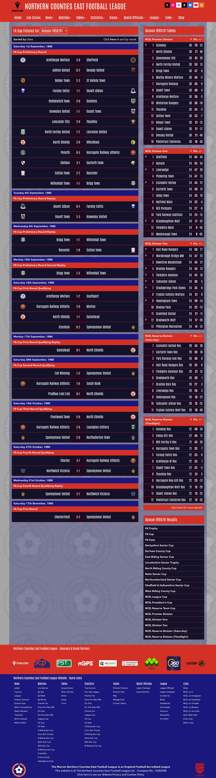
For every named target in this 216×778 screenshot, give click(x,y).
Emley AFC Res (164, 435)
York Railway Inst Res (169, 358)
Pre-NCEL (164, 718)
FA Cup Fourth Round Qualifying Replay (38, 486)
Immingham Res (165, 397)
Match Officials (133, 17)
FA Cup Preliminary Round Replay (35, 198)
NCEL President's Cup (158, 602)
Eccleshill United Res (168, 345)
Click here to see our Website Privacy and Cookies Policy (110, 774)
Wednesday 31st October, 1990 (33, 480)
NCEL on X (188, 691)
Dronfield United (166, 313)
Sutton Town (62, 173)
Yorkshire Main (165, 227)
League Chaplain (167, 691)
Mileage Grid (118, 699)
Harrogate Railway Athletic (103, 152)
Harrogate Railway (167, 83)
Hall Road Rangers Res (169, 365)
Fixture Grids (44, 757)
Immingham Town (166, 300)
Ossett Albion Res (166, 493)
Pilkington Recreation (169, 326)
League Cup (43, 718)
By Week (41, 695)
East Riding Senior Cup (159, 557)
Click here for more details (186, 507)
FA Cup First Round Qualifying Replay (37, 342)
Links (168, 17)
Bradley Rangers (166, 268)
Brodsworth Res (165, 377)
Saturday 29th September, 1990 (34, 359)
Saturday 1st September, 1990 (33, 46)
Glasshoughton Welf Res (170, 487)
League (154, 17)
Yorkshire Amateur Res (169, 371)
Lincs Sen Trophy (45, 734)
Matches (64, 17)
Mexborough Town (166, 234)
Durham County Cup (158, 551)
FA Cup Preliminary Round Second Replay (40, 265)
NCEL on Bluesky (190, 707)
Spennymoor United (99, 327)
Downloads (165, 707)
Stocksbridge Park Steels (170, 287)
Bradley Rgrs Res (166, 384)
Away (63, 699)
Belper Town (62, 80)
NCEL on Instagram (192, 695)
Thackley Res (163, 474)
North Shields (61, 142)
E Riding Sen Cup (45, 730)
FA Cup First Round (26, 509)
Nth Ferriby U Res (166, 442)
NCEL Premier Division (159, 39)
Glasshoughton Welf (168, 221)
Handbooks (165, 703)
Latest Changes (143, 688)
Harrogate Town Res (167, 448)
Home (17, 17)
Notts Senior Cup (156, 574)
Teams (113, 17)
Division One (20, 703)
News (49, 17)
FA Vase (150, 540)
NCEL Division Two (156, 243)
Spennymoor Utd (165, 58)
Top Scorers (90, 688)
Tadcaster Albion (166, 281)
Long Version (67, 688)
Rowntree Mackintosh (169, 262)
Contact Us (165, 695)
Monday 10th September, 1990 (33, 259)
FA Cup (149, 534)
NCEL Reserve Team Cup (160, 608)
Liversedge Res (164, 390)
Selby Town (162, 195)
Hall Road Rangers (167, 249)
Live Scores (33, 17)
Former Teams (119, 703)
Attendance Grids (45, 761)
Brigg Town (93, 183)
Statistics (97, 17)
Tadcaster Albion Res (168, 403)
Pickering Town (165, 176)
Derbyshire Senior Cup (159, 545)
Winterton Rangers (167, 103)
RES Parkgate (164, 208)
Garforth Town (95, 162)
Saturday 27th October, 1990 (32, 447)
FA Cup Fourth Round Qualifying (34, 452)
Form (63, 703)
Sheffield (92, 59)
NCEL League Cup (156, 597)
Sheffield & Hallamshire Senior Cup (167, 585)
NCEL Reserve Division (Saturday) (159, 338)
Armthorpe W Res (166, 461)
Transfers (18, 714)
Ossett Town (94, 111)
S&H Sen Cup (44, 745)
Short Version (67, 691)
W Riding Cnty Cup (46, 749)
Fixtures (18, 691)
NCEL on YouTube (191, 711)
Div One (41, 711)
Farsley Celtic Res (166, 454)
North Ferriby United (57, 131)
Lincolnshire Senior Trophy (162, 562)
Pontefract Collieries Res (170, 499)
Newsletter (165, 714)
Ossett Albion (95, 90)
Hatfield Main (164, 202)
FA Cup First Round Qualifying (32, 288)
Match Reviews (21, 711)
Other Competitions (23, 707)
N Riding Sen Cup (45, 738)
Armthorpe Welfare (58, 59)
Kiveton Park (163, 307)
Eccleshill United (166, 182)
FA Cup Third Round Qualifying (33, 409)
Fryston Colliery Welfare (170, 294)
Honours (164, 711)
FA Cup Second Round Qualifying (34, 365)
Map (115, 695)
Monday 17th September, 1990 (33, 336)
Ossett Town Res (165, 467)
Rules (162, 699)
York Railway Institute (169, 214)
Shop (181, 17)
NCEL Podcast (20, 718)
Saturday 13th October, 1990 (32, 403)
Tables (80, 17)
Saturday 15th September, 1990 (34, 282)
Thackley (92, 121)
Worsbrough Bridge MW (170, 255)
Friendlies (42, 753)
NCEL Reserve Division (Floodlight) (159, 421)
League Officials (167, 688)
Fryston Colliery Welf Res (170, 410)
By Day (41, 691)
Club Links (188, 718)
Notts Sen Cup (44, 741)
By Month (42, 699)
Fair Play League (92, 691)
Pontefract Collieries (168, 141)
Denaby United (95, 70)
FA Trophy (151, 528)
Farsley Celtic (61, 90)
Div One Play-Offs (45, 714)
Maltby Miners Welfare (169, 77)
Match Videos (20, 722)
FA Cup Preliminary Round (30, 52)
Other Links (188, 722)
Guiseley (92, 101)
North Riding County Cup (161, 568)
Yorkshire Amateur (167, 275)
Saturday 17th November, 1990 (33, 503)
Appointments (143, 691)
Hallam (160, 163)
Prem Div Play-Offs (46, 707)
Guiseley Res (163, 429)
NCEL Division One (156, 151)
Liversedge (162, 169)
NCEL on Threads (191, 703)
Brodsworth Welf (166, 320)
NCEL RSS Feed (190, 714)
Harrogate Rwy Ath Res (169, 480)
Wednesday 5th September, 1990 (35, 226)
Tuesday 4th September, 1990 (32, 193)
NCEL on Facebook (191, 699)
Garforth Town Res (167, 352)
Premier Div (43, 703)
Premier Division (21, 699)
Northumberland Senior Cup (163, 579)
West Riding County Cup (160, 591)
